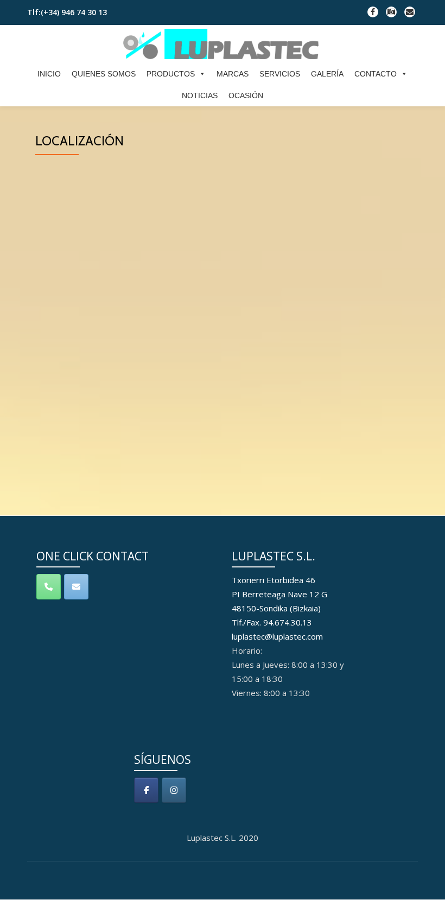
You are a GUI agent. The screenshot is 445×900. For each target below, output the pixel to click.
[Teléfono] (48, 586)
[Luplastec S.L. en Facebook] (146, 790)
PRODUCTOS (171, 73)
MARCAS (233, 73)
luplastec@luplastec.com (277, 636)
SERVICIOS (279, 73)
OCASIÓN (245, 95)
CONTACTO (375, 73)
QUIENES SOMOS (104, 73)
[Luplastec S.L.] (222, 44)
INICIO (49, 73)
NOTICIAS (200, 95)
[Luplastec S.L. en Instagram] (174, 790)
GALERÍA (327, 73)
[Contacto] (76, 586)
